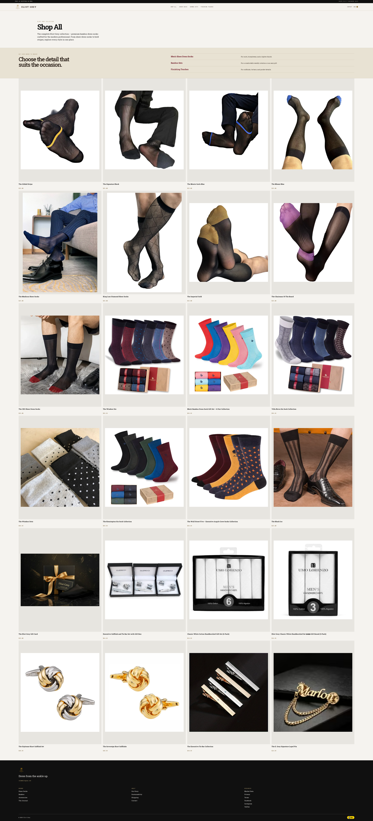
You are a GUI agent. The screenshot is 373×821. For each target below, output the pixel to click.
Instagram (248, 804)
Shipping (135, 797)
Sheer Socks (183, 6)
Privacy (247, 794)
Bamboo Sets (194, 6)
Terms (246, 797)
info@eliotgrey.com (25, 780)
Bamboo (21, 794)
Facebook (247, 801)
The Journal (23, 801)
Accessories (23, 797)
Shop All (173, 6)
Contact (349, 6)
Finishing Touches (207, 6)
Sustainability (137, 794)
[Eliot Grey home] (38, 770)
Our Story (135, 791)
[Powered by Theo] (350, 817)
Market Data (248, 791)
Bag (356, 6)
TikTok (247, 807)
